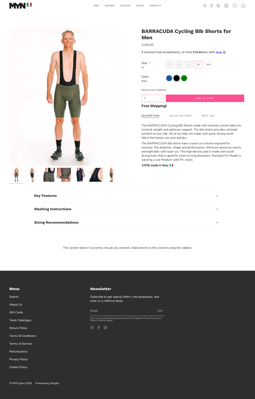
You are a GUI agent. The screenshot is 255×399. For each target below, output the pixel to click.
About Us (15, 305)
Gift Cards (16, 312)
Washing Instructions (52, 209)
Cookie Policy (18, 367)
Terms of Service (20, 344)
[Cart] (243, 5)
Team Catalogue (20, 320)
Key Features (45, 195)
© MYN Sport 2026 (20, 383)
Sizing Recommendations (56, 222)
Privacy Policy (18, 359)
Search (13, 297)
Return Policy (18, 328)
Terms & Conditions (22, 336)
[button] (96, 5)
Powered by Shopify (47, 383)
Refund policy (18, 351)
